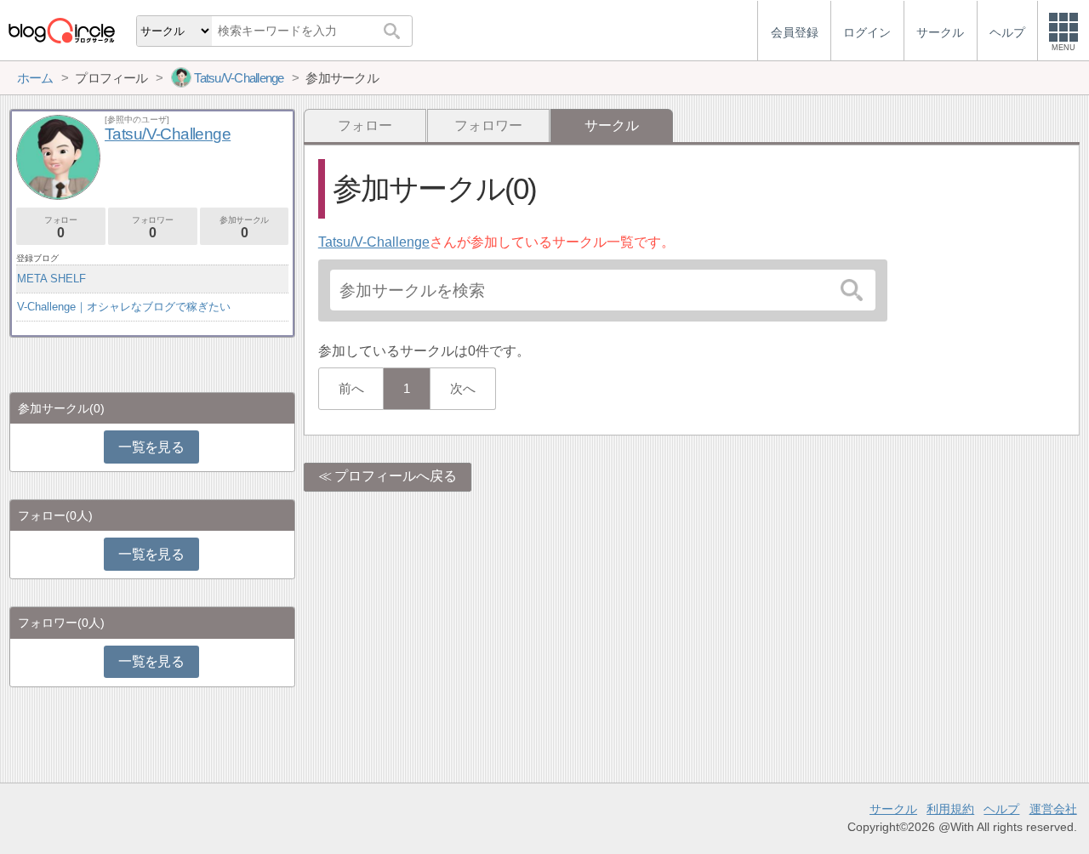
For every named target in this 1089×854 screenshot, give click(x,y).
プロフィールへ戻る (395, 476)
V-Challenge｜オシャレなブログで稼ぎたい (124, 306)
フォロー (365, 125)
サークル (893, 809)
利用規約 (950, 809)
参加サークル (244, 227)
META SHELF (51, 278)
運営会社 (1053, 809)
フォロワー (488, 125)
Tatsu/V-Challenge (374, 242)
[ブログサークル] (61, 30)
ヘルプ (1001, 809)
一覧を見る (151, 447)
